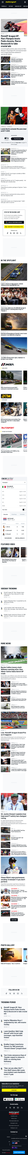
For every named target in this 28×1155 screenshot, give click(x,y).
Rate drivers (8, 538)
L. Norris (8, 526)
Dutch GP (11, 518)
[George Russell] (4, 534)
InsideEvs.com (14, 1116)
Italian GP (10, 486)
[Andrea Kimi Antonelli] (4, 530)
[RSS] (20, 233)
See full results (20, 538)
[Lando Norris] (4, 527)
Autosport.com (14, 1123)
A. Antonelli (9, 530)
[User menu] (25, 2)
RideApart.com (14, 1127)
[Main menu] (2, 2)
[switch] (24, 509)
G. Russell (8, 534)
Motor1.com (14, 1118)
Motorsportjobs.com (14, 1120)
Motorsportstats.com (14, 1125)
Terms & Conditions (6, 1150)
